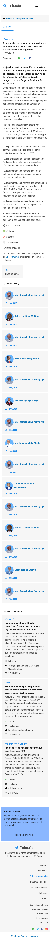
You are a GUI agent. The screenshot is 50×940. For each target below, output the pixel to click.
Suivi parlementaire (39, 876)
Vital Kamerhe (12, 257)
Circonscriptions (42, 918)
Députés (44, 865)
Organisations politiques (39, 905)
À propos (34, 936)
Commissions (42, 914)
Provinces (44, 922)
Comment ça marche (25, 835)
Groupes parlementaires (39, 909)
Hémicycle (43, 870)
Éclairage (43, 893)
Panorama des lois (39, 882)
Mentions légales (19, 936)
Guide (45, 898)
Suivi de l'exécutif (39, 887)
